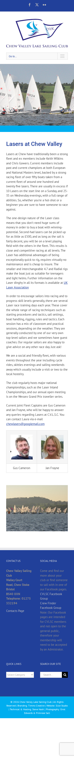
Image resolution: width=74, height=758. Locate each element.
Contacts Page (15, 611)
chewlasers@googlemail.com (25, 424)
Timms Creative (36, 705)
